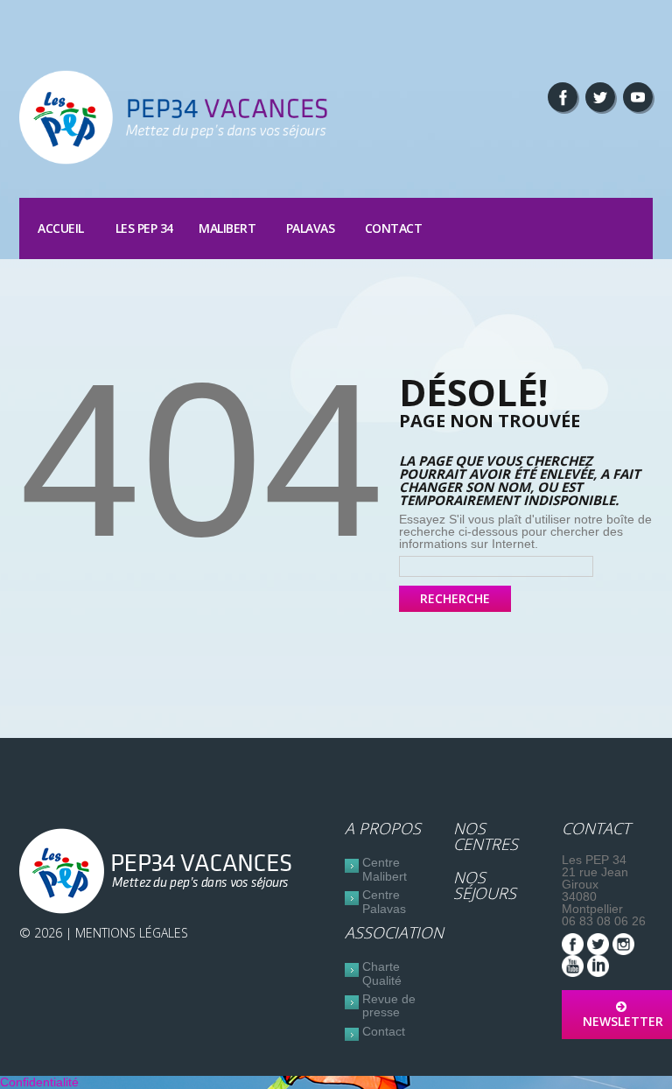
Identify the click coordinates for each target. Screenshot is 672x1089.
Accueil (61, 228)
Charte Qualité (382, 973)
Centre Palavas (384, 901)
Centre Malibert (384, 868)
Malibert (227, 228)
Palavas (310, 228)
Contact (394, 228)
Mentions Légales (131, 932)
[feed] (638, 97)
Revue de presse (389, 1005)
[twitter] (600, 97)
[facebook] (563, 97)
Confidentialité (39, 1082)
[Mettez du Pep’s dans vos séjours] (159, 871)
